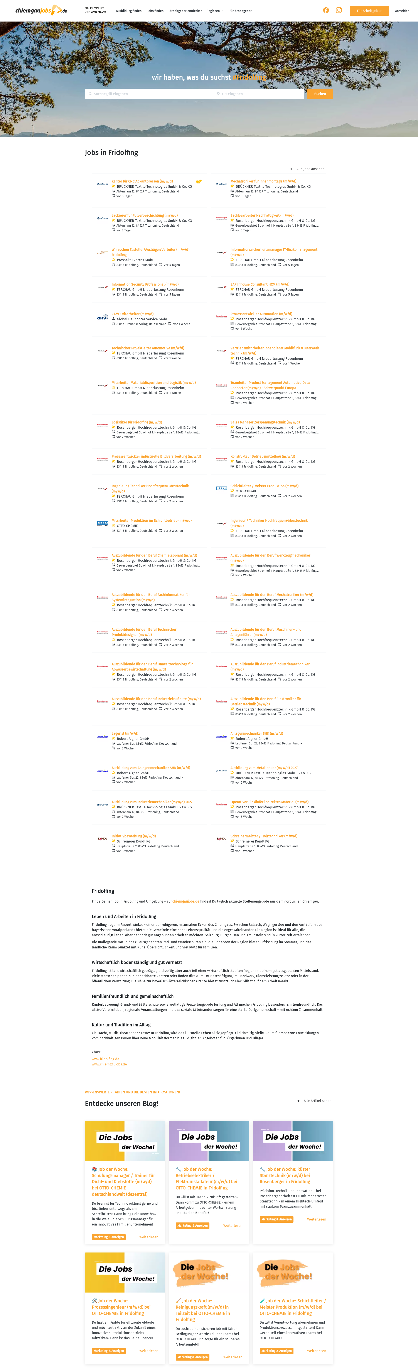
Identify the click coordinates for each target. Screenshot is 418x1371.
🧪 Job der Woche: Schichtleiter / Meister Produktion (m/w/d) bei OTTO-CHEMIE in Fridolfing (293, 1307)
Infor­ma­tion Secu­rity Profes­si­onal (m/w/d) (145, 284)
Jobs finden (155, 11)
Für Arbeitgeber (240, 11)
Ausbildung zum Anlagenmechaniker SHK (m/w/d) (151, 768)
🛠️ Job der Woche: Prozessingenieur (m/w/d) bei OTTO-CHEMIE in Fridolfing (122, 1307)
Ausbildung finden (129, 11)
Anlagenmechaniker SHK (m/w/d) (257, 733)
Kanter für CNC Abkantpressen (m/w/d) (142, 181)
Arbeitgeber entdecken (186, 11)
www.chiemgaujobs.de (109, 1064)
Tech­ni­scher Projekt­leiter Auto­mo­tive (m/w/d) (148, 348)
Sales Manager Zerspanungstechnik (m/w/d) (265, 422)
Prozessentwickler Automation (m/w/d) (261, 314)
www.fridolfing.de (105, 1059)
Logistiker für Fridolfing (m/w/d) (137, 422)
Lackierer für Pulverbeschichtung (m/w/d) (145, 215)
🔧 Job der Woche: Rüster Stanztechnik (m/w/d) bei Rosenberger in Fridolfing (285, 1175)
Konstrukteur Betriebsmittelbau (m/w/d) (263, 456)
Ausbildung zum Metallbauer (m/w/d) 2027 (264, 768)
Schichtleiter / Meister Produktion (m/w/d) (264, 486)
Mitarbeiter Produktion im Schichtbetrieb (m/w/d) (152, 520)
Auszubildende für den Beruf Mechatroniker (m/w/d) (272, 595)
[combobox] (149, 94)
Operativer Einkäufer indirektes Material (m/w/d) (269, 802)
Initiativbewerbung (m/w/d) (134, 836)
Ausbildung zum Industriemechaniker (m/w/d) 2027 (152, 802)
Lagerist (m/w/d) (125, 733)
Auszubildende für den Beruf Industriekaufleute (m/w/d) (156, 699)
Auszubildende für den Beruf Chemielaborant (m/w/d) (154, 555)
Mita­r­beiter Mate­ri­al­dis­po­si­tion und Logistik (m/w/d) (154, 383)
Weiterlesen (148, 1237)
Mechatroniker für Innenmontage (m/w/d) (263, 181)
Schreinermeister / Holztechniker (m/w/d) (264, 836)
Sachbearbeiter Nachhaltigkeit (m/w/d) (262, 215)
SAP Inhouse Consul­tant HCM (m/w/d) (260, 284)
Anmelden (402, 11)
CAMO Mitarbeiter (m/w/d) (132, 314)
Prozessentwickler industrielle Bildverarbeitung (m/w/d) (156, 456)
